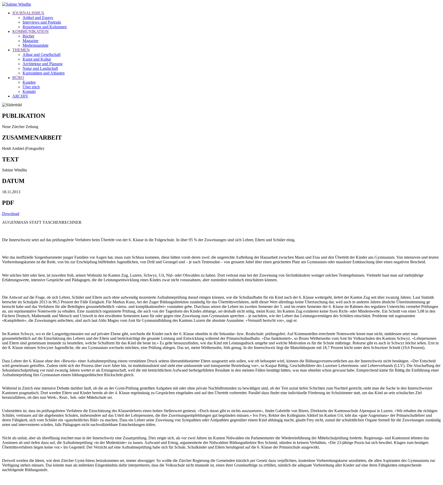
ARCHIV (20, 96)
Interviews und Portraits (42, 22)
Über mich (31, 87)
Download (10, 213)
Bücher (28, 36)
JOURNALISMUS (28, 13)
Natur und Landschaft (40, 68)
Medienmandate (35, 45)
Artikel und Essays (38, 17)
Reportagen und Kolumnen (45, 27)
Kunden (29, 82)
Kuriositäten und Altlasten (44, 73)
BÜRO (18, 77)
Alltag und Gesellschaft (42, 54)
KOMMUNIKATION (30, 31)
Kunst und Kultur (37, 59)
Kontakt (29, 91)
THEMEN (21, 50)
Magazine (30, 40)
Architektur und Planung (43, 64)
